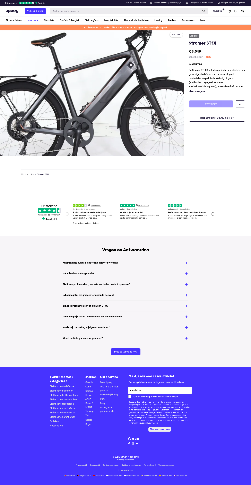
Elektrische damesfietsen (63, 413)
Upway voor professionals (107, 409)
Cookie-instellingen (125, 470)
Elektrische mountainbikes (63, 400)
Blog (102, 403)
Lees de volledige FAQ (125, 352)
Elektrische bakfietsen (61, 391)
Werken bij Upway (109, 395)
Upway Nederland (129, 457)
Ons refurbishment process (109, 389)
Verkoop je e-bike (35, 11)
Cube (88, 387)
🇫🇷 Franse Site (69, 476)
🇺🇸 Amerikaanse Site (149, 476)
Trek (87, 416)
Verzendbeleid (150, 465)
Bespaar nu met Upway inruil (215, 118)
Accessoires (56, 426)
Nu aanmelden (160, 429)
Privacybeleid (81, 465)
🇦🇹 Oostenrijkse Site (131, 476)
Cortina (89, 391)
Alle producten (27, 174)
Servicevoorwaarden (111, 465)
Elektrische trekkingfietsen (64, 395)
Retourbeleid (95, 465)
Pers (102, 399)
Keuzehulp (217, 11)
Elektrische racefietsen (62, 404)
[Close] (127, 2)
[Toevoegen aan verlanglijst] (240, 103)
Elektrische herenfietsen (62, 417)
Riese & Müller (89, 405)
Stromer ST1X (43, 174)
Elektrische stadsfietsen (62, 386)
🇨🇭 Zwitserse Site (180, 476)
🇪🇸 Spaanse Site (165, 476)
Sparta (88, 420)
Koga (87, 424)
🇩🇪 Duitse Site (98, 476)
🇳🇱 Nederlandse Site (114, 476)
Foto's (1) (176, 34)
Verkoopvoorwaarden (166, 465)
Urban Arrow (88, 397)
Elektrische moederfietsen (63, 408)
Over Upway (106, 382)
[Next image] (180, 93)
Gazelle (89, 382)
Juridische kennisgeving (131, 465)
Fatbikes (54, 421)
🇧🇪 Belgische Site (84, 476)
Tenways (89, 411)
